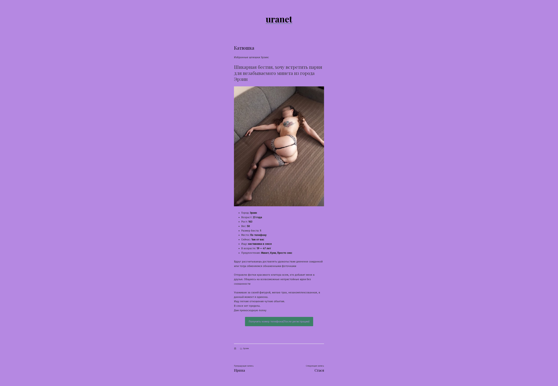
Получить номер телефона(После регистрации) (279, 321)
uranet (279, 19)
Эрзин (246, 348)
